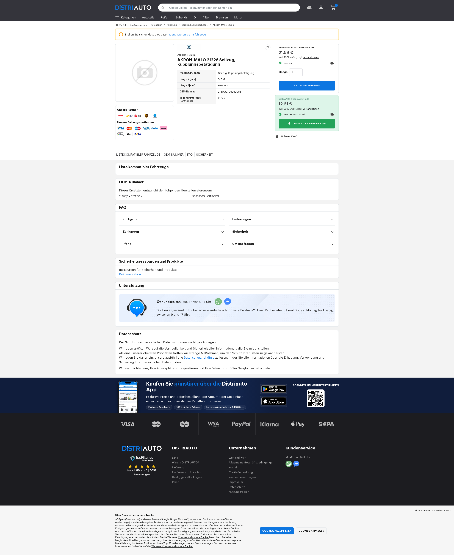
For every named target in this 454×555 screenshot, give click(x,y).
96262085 (205, 196)
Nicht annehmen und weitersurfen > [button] (432, 510)
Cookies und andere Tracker (193, 537)
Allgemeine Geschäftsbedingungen (251, 462)
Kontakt (234, 467)
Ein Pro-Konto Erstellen (186, 472)
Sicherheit (204, 154)
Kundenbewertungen (242, 477)
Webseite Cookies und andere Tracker (172, 546)
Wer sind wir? (237, 457)
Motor (238, 17)
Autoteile (148, 17)
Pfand (175, 482)
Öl (194, 17)
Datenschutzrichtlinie (199, 357)
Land (175, 457)
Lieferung (178, 467)
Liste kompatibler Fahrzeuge (138, 154)
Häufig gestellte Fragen (187, 477)
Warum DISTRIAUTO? (185, 462)
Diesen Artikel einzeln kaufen (309, 124)
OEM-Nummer (174, 154)
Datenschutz (237, 487)
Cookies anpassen (311, 531)
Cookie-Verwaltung (241, 472)
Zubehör (181, 17)
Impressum (236, 482)
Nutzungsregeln (239, 491)
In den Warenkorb (310, 85)
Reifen (165, 17)
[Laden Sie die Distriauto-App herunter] (273, 389)
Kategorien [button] (128, 17)
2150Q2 (130, 196)
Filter (206, 17)
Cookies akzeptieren (276, 531)
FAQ (190, 154)
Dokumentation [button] (130, 274)
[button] (309, 7)
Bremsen (222, 17)
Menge (283, 72)
